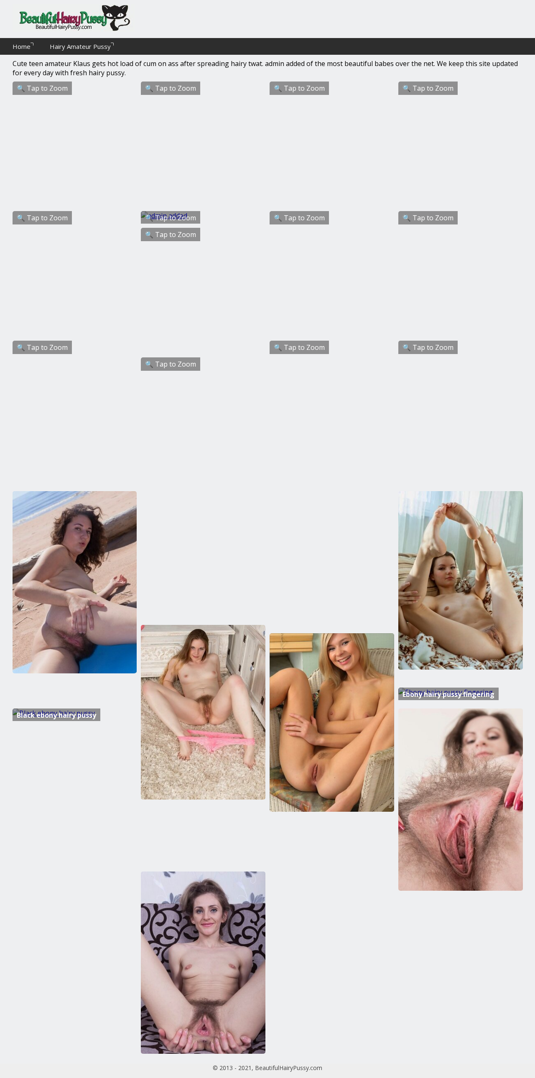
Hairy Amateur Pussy (80, 46)
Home (22, 46)
